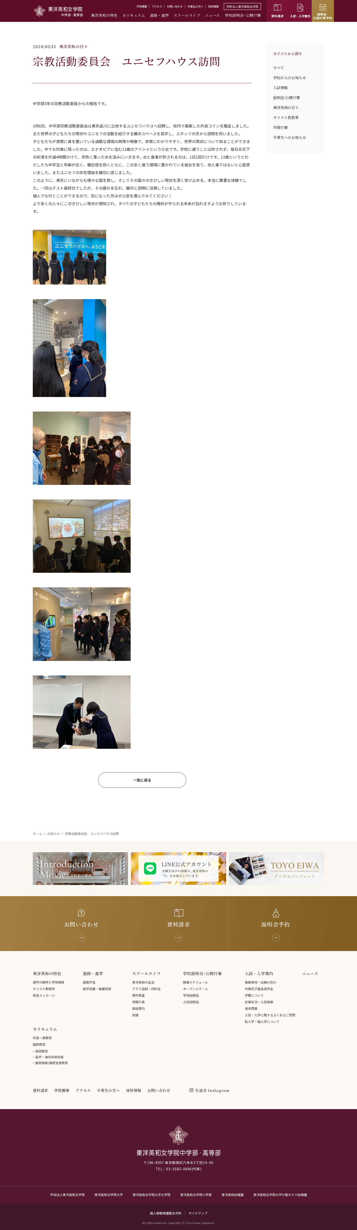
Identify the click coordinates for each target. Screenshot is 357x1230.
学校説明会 (191, 995)
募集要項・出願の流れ (260, 982)
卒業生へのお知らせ (289, 137)
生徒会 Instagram (212, 1090)
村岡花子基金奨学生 (259, 988)
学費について (254, 995)
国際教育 (39, 1044)
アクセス (157, 6)
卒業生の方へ (195, 6)
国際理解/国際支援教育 (51, 1063)
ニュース (212, 15)
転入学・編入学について (262, 1021)
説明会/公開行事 (286, 97)
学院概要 (141, 6)
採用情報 (213, 6)
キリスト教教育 (286, 117)
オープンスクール (195, 988)
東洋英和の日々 (286, 107)
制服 (135, 1015)
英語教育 (41, 1051)
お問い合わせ (175, 6)
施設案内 (138, 1008)
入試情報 (280, 87)
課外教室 (138, 995)
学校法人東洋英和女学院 (242, 6)
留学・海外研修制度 (49, 1057)
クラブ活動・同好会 (146, 988)
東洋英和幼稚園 (232, 1194)
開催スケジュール (195, 982)
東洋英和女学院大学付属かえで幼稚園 (280, 1194)
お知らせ (53, 833)
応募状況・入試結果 (259, 1002)
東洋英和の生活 (143, 982)
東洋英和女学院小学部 (196, 1194)
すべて (278, 67)
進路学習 (89, 982)
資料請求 (40, 1090)
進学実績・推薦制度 (97, 988)
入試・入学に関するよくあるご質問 (270, 1015)
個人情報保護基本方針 (165, 1213)
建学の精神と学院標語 (48, 982)
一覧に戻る (142, 780)
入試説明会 (191, 1002)
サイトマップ (197, 1213)
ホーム (37, 833)
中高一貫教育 (42, 1038)
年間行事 (280, 127)
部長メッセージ (44, 995)
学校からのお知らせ (289, 77)
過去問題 (251, 1008)
